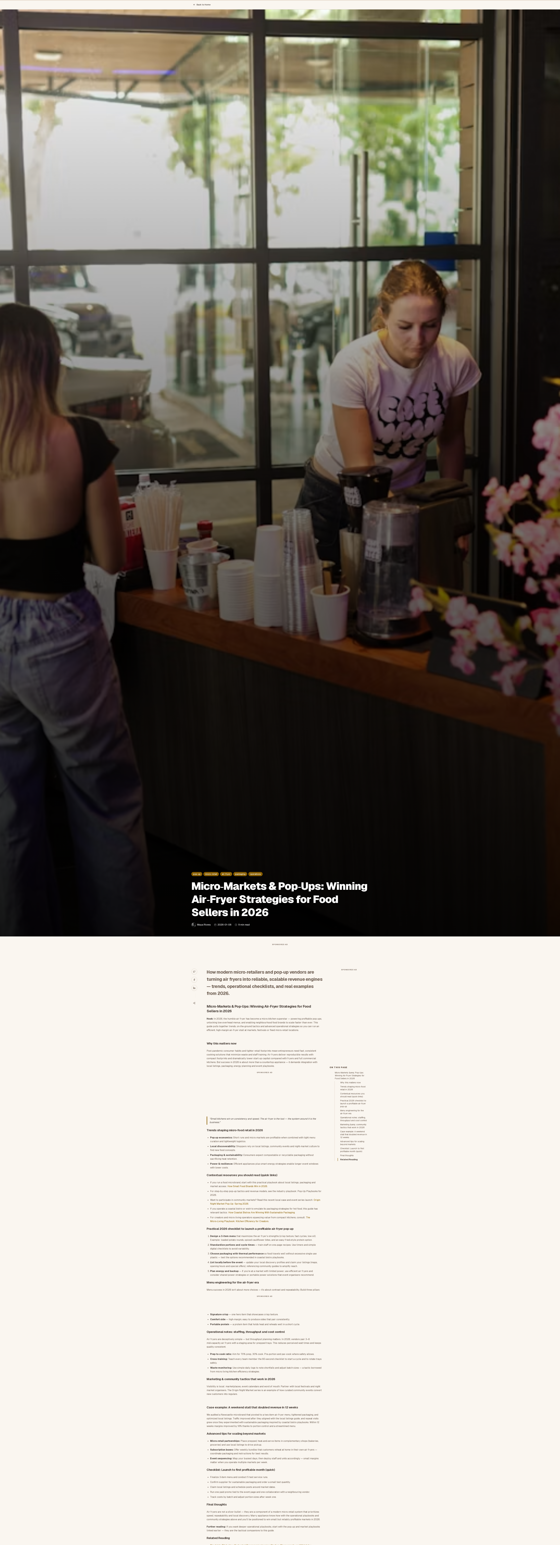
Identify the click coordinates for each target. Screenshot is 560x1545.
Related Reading (349, 1159)
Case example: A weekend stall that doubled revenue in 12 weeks (353, 1134)
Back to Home (204, 4)
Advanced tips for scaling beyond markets (352, 1143)
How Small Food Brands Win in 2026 (247, 1186)
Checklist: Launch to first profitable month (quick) (352, 1150)
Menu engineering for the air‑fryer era (352, 1112)
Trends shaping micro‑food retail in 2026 (352, 1088)
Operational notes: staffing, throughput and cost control (353, 1119)
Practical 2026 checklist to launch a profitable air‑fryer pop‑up (353, 1103)
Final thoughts (347, 1155)
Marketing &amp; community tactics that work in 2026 (353, 1126)
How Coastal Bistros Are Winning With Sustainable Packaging (261, 1212)
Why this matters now (350, 1082)
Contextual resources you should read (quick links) (352, 1095)
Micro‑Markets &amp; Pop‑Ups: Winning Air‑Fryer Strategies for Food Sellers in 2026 (349, 1075)
